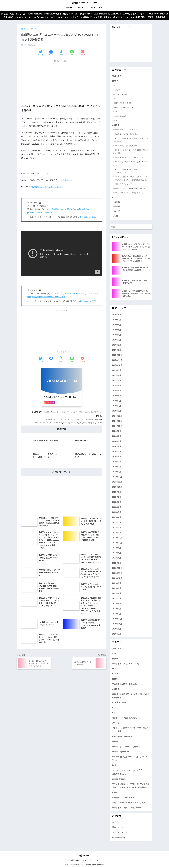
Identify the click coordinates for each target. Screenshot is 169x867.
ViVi (115, 86)
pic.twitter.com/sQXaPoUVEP (52, 297)
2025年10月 (117, 365)
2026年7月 (116, 319)
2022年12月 (117, 537)
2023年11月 (117, 482)
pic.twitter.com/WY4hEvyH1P (40, 212)
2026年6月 (116, 324)
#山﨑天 (78, 209)
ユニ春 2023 (66, 180)
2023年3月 (116, 522)
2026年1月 (116, 350)
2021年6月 (116, 593)
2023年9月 (116, 492)
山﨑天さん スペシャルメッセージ (47, 187)
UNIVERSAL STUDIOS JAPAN (49, 423)
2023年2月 (116, 527)
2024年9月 (116, 431)
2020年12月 (117, 619)
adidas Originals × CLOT (123, 107)
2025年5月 (116, 390)
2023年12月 (117, 477)
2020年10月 (117, 624)
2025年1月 (116, 411)
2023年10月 (117, 487)
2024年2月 (116, 467)
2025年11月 (117, 360)
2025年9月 (116, 370)
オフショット (60, 419)
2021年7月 (116, 588)
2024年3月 (116, 461)
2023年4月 (116, 517)
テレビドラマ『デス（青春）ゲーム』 (129, 193)
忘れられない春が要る (87, 423)
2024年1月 (116, 472)
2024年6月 (116, 446)
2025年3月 (116, 401)
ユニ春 (46, 173)
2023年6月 (116, 507)
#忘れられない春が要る (64, 209)
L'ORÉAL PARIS (120, 94)
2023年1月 (116, 532)
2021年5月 (116, 598)
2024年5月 (116, 451)
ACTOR (92, 8)
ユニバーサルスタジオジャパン (82, 419)
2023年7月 (116, 502)
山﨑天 (50, 419)
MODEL (81, 8)
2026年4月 (116, 335)
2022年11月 (117, 542)
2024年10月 (117, 426)
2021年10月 (117, 578)
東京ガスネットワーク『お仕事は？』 (129, 157)
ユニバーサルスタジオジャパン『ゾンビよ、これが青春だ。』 (131, 170)
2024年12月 (117, 416)
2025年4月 (116, 395)
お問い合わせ (75, 860)
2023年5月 (116, 512)
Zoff (115, 112)
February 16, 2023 (88, 217)
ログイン (116, 822)
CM (100, 423)
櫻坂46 (117, 206)
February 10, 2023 (88, 301)
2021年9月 (116, 583)
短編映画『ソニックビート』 (125, 184)
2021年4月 (116, 603)
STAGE (117, 90)
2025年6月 (116, 385)
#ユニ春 (50, 209)
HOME (86, 855)
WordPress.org (118, 837)
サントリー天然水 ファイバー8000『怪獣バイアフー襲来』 (131, 151)
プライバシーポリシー (91, 860)
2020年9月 (116, 629)
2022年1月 (116, 563)
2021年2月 (116, 613)
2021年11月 (117, 573)
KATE (116, 120)
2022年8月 (116, 553)
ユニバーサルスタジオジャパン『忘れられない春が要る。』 (77, 412)
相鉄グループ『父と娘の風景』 (126, 146)
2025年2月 (116, 406)
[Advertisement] (61, 80)
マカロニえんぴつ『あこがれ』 (126, 134)
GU (115, 99)
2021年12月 (117, 568)
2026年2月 (116, 345)
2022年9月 (116, 548)
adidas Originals (120, 116)
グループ (116, 211)
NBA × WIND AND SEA (123, 103)
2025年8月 (116, 375)
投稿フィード (117, 827)
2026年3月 (116, 340)
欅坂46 (117, 202)
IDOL (101, 8)
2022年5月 (116, 558)
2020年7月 (116, 634)
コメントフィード (119, 832)
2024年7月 (116, 441)
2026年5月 (116, 330)
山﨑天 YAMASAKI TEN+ (84, 2)
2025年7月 (116, 380)
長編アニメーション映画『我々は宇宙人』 (130, 188)
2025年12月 (117, 355)
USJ (99, 419)
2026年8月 (116, 314)
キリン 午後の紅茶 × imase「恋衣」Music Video (130, 163)
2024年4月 (116, 456)
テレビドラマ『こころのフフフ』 (127, 130)
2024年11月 (117, 421)
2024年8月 (116, 436)
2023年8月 (116, 497)
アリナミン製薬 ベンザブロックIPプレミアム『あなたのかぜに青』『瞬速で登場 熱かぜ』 (131, 178)
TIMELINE (70, 8)
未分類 (115, 216)
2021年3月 (116, 608)
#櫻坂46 (85, 209)
